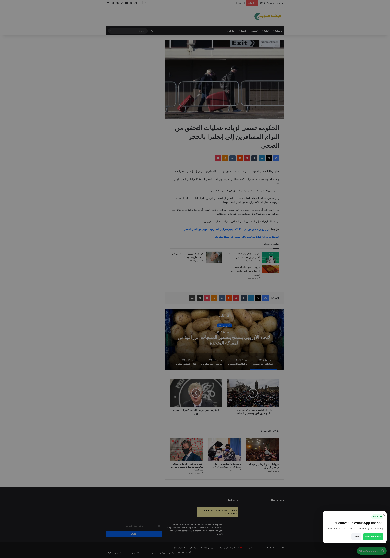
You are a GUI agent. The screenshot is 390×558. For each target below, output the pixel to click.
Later (356, 536)
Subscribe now (373, 536)
